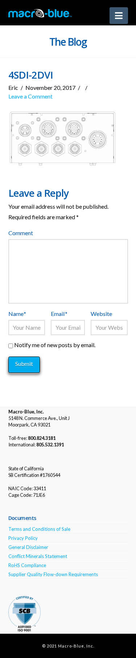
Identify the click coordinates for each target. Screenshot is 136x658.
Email (59, 313)
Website (101, 313)
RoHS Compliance (27, 565)
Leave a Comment (30, 96)
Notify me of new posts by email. (54, 344)
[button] (119, 15)
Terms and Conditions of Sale (39, 529)
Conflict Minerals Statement (37, 556)
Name (17, 313)
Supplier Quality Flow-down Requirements (53, 574)
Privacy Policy (23, 538)
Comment (20, 232)
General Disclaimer (28, 547)
